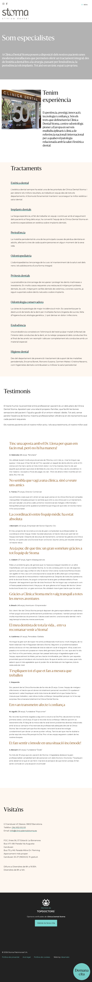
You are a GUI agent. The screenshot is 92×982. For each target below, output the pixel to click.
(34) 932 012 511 (19, 827)
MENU (86, 5)
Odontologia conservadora (27, 302)
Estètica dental (20, 183)
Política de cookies (42, 957)
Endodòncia (18, 325)
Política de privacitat (10, 957)
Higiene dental (20, 352)
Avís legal (27, 957)
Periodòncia (18, 232)
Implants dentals (21, 209)
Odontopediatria (21, 256)
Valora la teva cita (46, 923)
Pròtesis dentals (20, 276)
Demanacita (81, 972)
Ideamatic (65, 957)
